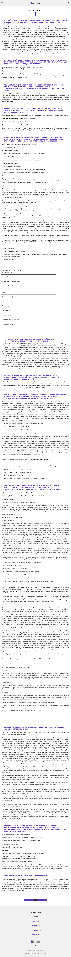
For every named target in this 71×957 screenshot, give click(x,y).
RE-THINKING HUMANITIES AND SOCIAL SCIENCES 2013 (25, 876)
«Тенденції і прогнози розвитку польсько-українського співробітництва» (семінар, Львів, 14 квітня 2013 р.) (29, 340)
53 (32, 900)
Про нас (35, 935)
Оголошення (35, 926)
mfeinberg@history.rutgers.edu (43, 814)
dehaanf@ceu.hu (14, 814)
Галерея (35, 921)
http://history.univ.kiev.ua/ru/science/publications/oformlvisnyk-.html (22, 230)
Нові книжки (36, 930)
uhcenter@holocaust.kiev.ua (24, 478)
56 (41, 900)
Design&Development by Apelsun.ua (35, 953)
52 (29, 900)
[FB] (35, 946)
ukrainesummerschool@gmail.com (35, 702)
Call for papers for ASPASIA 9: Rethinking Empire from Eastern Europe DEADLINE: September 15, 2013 (35, 728)
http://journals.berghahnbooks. (33, 816)
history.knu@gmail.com (33, 211)
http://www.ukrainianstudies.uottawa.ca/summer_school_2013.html (21, 710)
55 (38, 900)
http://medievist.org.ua (16, 97)
